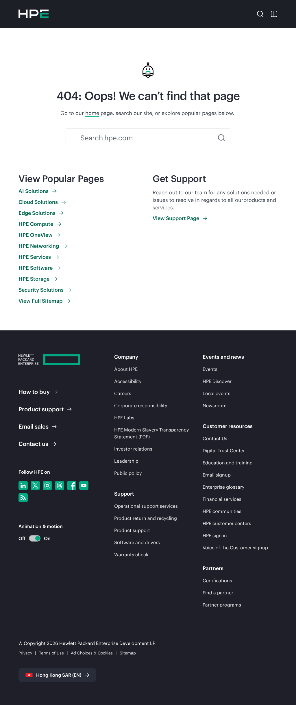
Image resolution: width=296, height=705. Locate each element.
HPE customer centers (227, 523)
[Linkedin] (23, 485)
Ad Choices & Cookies (92, 653)
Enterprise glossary (223, 487)
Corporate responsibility (140, 405)
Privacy (25, 653)
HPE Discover (217, 381)
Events (210, 369)
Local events (216, 393)
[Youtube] (83, 485)
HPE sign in (215, 535)
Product (41, 409)
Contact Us (215, 438)
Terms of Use (51, 653)
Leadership (126, 461)
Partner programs (222, 605)
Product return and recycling (145, 518)
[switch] (31, 538)
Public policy (128, 473)
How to (34, 391)
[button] (260, 13)
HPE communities (222, 511)
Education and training (228, 463)
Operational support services (146, 506)
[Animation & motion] (34, 538)
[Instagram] (47, 485)
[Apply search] (221, 138)
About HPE (126, 369)
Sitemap (128, 653)
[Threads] (59, 485)
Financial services (222, 499)
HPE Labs (124, 418)
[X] (35, 485)
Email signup (217, 475)
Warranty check (131, 554)
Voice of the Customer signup (235, 547)
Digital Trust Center (224, 450)
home (92, 113)
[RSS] (23, 497)
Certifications (217, 580)
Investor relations (133, 449)
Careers (122, 393)
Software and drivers (137, 542)
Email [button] (33, 426)
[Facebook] (71, 485)
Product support (132, 530)
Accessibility (127, 381)
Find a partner (218, 593)
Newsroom (215, 405)
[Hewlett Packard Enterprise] (33, 14)
